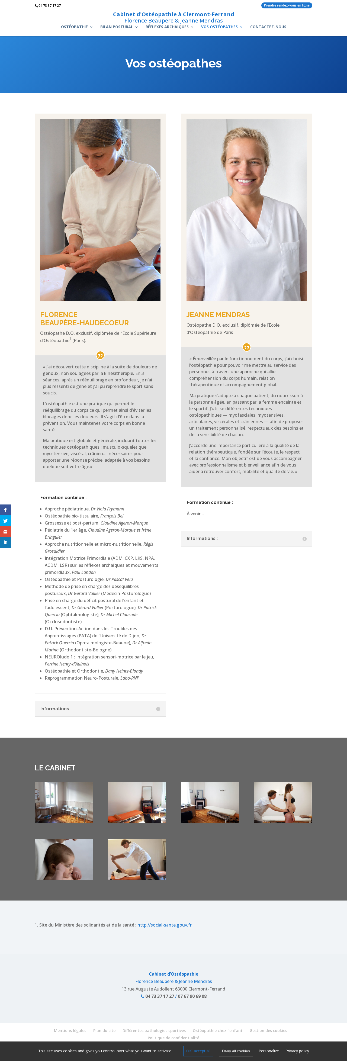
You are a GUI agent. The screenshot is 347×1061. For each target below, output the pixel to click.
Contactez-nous (268, 27)
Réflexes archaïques (167, 27)
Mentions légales (70, 1030)
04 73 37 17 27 (159, 996)
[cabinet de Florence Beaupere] (137, 822)
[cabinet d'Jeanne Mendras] (210, 822)
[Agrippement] (137, 878)
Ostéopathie (74, 27)
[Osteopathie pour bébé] (64, 878)
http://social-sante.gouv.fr (164, 925)
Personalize (269, 1050)
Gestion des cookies (268, 1030)
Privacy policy (297, 1050)
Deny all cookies (236, 1051)
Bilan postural (116, 27)
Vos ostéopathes (219, 27)
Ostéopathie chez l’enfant (218, 1030)
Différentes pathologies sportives (154, 1030)
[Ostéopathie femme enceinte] (283, 822)
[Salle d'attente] (64, 822)
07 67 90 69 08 (192, 996)
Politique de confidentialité (173, 1037)
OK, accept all (198, 1050)
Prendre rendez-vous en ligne (287, 5)
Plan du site (104, 1030)
